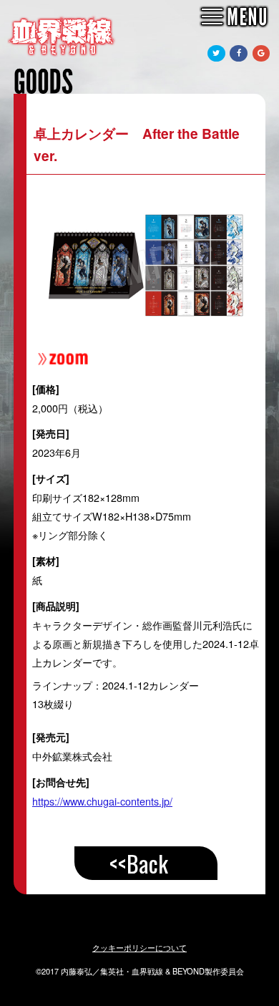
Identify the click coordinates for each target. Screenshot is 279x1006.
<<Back (138, 863)
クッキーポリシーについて (139, 947)
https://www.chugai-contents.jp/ (102, 800)
